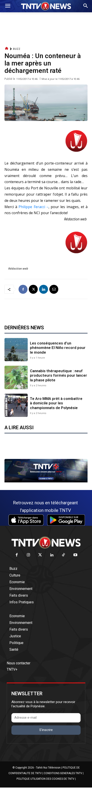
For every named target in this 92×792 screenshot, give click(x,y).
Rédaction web (18, 268)
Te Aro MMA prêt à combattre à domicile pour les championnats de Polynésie (56, 403)
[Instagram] (28, 555)
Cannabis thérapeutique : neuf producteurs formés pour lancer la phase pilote (58, 375)
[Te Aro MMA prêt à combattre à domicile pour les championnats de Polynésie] (16, 405)
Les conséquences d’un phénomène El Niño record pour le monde (58, 348)
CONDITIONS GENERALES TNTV (63, 773)
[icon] (6, 48)
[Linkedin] (43, 289)
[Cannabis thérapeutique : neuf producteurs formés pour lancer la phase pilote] (16, 377)
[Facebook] (23, 289)
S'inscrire (46, 730)
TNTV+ (12, 669)
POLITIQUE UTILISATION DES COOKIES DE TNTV (45, 778)
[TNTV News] (46, 542)
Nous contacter (18, 663)
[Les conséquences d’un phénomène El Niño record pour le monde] (16, 349)
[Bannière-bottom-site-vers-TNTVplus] (46, 481)
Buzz (16, 49)
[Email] (53, 289)
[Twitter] (40, 555)
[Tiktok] (64, 555)
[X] (33, 289)
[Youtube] (75, 555)
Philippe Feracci (32, 206)
